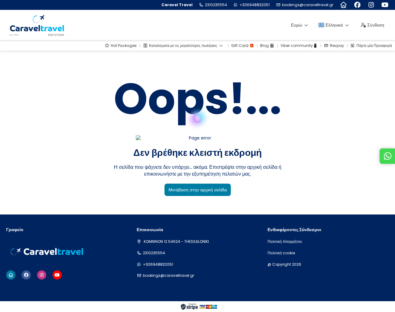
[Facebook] (357, 5)
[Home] (343, 5)
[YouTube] (385, 5)
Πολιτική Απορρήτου (285, 241)
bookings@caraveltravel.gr (307, 4)
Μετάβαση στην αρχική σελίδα (197, 190)
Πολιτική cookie (281, 253)
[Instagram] (371, 5)
